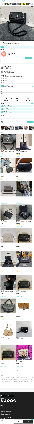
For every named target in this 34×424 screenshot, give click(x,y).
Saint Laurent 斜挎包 (11, 379)
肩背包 (6, 78)
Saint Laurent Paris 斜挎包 (27, 379)
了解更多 (32, 103)
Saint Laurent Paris (17, 377)
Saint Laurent (5, 80)
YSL (10, 377)
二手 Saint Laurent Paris (14, 381)
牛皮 (21, 377)
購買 (28, 421)
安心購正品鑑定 (2, 414)
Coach (1, 408)
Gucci (3, 408)
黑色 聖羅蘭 (27, 377)
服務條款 (7, 411)
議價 (18, 421)
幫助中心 (1, 411)
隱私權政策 (9, 411)
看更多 (17, 370)
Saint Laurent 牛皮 (6, 379)
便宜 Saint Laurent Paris (20, 381)
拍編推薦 (6, 414)
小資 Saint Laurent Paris (26, 381)
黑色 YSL (30, 377)
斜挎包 (23, 377)
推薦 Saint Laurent (9, 381)
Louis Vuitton (6, 408)
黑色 (19, 377)
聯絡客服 (4, 411)
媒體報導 (8, 414)
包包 (24, 377)
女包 (3, 78)
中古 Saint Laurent (5, 381)
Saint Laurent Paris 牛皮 (21, 379)
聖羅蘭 (8, 377)
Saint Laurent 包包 (16, 379)
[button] (4, 124)
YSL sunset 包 (6, 377)
